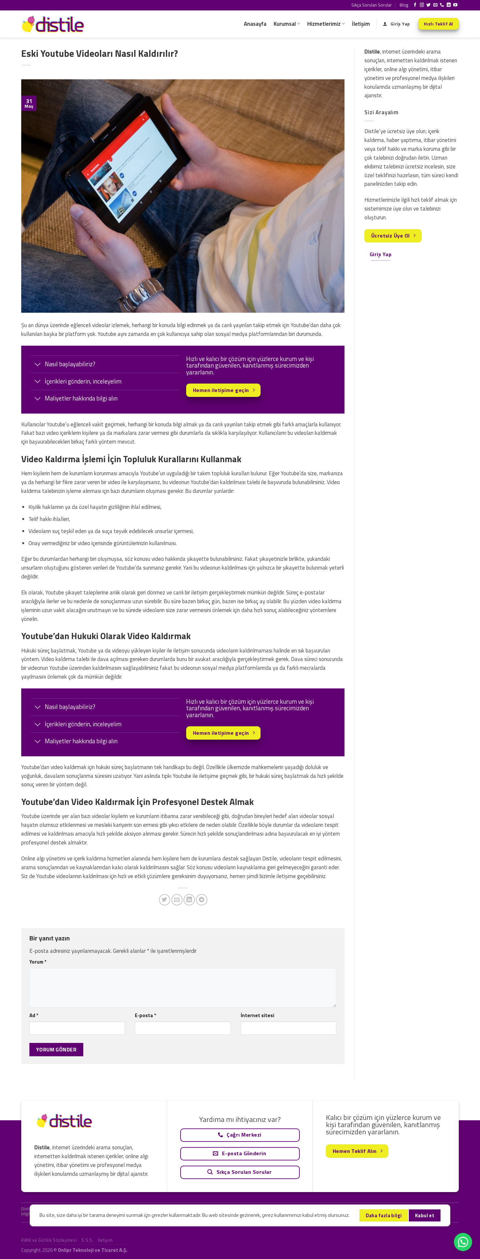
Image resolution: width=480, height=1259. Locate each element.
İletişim (361, 24)
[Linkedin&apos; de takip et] (449, 5)
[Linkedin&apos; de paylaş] (189, 899)
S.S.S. (87, 1240)
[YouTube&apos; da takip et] (455, 5)
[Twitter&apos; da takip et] (428, 5)
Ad (33, 1015)
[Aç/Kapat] (37, 364)
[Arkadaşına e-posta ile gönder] (177, 899)
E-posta (145, 1015)
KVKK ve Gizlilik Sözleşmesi (49, 1240)
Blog (404, 5)
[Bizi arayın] (442, 5)
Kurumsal (285, 24)
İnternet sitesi (257, 1015)
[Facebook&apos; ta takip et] (415, 5)
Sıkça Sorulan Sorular (371, 5)
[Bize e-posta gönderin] (435, 5)
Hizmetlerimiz (324, 24)
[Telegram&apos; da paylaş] (201, 899)
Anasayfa (255, 24)
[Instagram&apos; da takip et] (422, 5)
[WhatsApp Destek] (463, 1242)
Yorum (37, 962)
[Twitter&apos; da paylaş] (164, 899)
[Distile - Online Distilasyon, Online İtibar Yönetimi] (54, 24)
